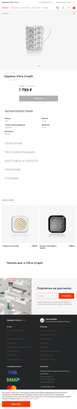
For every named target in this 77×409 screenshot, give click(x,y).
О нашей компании (15, 330)
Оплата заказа (46, 339)
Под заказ (13, 80)
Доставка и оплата (21, 161)
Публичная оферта (48, 359)
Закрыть (74, 392)
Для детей (36, 8)
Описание (13, 143)
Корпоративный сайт (16, 339)
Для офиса (15, 8)
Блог (9, 335)
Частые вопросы (47, 355)
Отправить (66, 296)
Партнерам (11, 343)
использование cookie (29, 399)
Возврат (43, 347)
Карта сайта (12, 355)
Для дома (26, 8)
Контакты (44, 366)
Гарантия (13, 169)
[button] (39, 66)
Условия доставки (47, 335)
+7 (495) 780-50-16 (45, 2)
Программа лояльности (50, 351)
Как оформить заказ (48, 330)
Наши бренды (13, 351)
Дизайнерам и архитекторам (19, 347)
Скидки (45, 8)
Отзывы (11, 178)
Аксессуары (8, 200)
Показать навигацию (74, 2)
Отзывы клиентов (14, 359)
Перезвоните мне (63, 2)
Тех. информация (20, 152)
